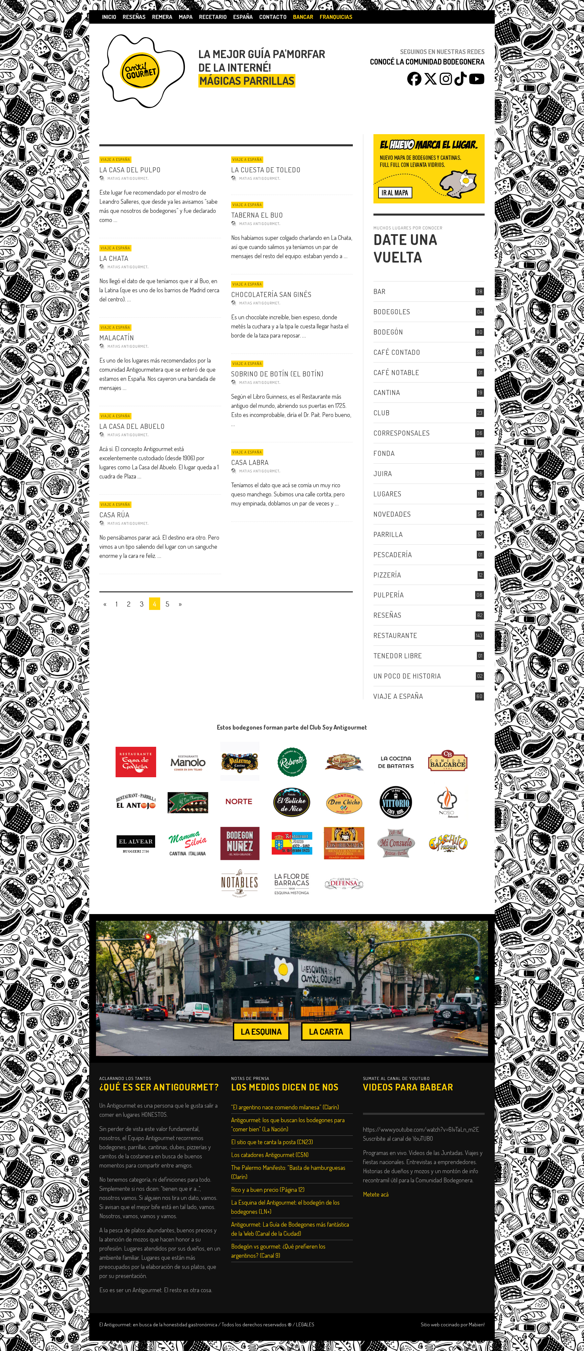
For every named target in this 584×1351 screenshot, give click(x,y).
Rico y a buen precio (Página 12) (268, 1189)
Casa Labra (250, 462)
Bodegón (388, 331)
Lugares (387, 493)
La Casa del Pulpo (130, 169)
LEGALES (305, 1324)
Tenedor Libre (397, 655)
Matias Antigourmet (127, 178)
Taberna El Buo (257, 214)
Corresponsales (401, 432)
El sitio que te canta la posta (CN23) (272, 1142)
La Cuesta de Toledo (266, 169)
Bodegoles (391, 311)
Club (381, 412)
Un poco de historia (407, 675)
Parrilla (388, 534)
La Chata (113, 258)
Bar (379, 291)
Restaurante (395, 635)
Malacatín (116, 337)
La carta (326, 1031)
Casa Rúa (114, 514)
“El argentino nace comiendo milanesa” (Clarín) (285, 1107)
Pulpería (388, 594)
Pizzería (387, 574)
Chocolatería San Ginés (271, 294)
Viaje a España (115, 159)
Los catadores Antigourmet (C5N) (270, 1154)
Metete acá (376, 1194)
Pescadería (392, 554)
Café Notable (396, 372)
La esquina (261, 1031)
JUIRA (382, 473)
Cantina (386, 392)
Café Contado (396, 352)
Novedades (392, 513)
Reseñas (387, 614)
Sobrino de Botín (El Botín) (277, 373)
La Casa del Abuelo (132, 426)
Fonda (384, 453)
